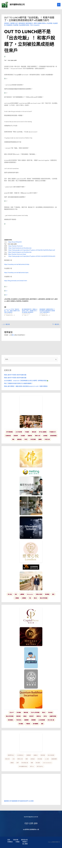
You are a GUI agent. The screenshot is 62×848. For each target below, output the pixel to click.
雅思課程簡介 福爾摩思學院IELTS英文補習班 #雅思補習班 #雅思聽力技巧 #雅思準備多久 (47, 310)
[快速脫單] (31, 581)
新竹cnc (32, 766)
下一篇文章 (56, 324)
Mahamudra (30, 594)
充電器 (17, 842)
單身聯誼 (47, 594)
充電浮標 (15, 840)
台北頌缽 (31, 801)
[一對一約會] (31, 485)
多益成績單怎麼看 (24, 25)
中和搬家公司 (52, 431)
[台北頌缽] (31, 679)
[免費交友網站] (31, 636)
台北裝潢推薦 (41, 720)
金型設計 (33, 759)
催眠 (42, 723)
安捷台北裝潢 (39, 594)
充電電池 (10, 842)
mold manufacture (47, 762)
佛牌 (27, 759)
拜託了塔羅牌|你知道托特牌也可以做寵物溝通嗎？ (18, 383)
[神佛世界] (31, 458)
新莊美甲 (31, 716)
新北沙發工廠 (51, 720)
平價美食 (28, 723)
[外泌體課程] (31, 421)
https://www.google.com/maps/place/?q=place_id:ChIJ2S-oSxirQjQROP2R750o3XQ (31, 256)
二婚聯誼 (17, 598)
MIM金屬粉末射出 (23, 766)
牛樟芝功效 (47, 439)
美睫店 (25, 716)
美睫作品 (39, 716)
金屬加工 (36, 755)
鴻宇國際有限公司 (17, 4)
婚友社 (35, 598)
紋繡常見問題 (53, 716)
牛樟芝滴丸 (18, 720)
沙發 (13, 759)
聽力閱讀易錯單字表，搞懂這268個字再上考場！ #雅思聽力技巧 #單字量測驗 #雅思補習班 (29, 310)
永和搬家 (23, 435)
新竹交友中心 (40, 766)
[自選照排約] (31, 505)
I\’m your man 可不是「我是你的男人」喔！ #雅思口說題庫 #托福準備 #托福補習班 (12, 310)
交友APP (12, 712)
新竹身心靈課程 (42, 431)
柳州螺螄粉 (35, 723)
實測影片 (25, 842)
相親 (32, 762)
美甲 (18, 762)
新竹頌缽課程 (9, 431)
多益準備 (49, 23)
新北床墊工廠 (25, 762)
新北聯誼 (21, 723)
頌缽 (13, 439)
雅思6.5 (44, 23)
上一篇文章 (6, 324)
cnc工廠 (47, 759)
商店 (16, 594)
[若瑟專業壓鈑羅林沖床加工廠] (31, 567)
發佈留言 (6, 23)
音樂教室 (28, 755)
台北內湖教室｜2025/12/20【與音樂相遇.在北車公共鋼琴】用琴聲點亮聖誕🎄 (26, 381)
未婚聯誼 (24, 598)
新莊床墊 (43, 755)
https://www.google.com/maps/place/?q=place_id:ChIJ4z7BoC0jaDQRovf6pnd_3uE (31, 250)
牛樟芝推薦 (33, 439)
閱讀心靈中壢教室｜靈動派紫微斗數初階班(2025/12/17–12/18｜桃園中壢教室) (26, 386)
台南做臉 (45, 435)
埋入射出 (10, 594)
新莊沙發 (7, 759)
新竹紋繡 (20, 801)
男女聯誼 (19, 712)
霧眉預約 (6, 801)
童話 (53, 594)
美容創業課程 (53, 435)
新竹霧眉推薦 (13, 801)
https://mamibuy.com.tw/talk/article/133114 (16, 273)
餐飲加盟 (34, 431)
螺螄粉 (40, 439)
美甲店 (45, 716)
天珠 (30, 598)
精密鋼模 (33, 720)
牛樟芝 (25, 439)
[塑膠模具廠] (31, 527)
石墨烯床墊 (8, 435)
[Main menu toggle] (59, 4)
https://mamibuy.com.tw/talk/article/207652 (16, 264)
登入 (13, 335)
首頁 (8, 840)
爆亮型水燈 (24, 840)
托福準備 (15, 25)
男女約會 (50, 712)
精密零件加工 (11, 755)
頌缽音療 (18, 716)
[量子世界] (31, 699)
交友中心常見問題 (35, 712)
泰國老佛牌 (54, 759)
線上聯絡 (25, 844)
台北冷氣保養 (19, 431)
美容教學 (16, 435)
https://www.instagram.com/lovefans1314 (19, 252)
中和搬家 (27, 431)
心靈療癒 (22, 594)
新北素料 (38, 762)
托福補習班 (9, 25)
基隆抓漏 (19, 439)
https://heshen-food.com (15, 246)
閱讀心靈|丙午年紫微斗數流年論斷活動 (15, 375)
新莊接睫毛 (10, 720)
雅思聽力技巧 (14, 23)
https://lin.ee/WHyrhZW (15, 242)
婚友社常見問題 (43, 598)
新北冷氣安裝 (51, 755)
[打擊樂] (31, 472)
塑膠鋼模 (26, 720)
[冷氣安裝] (31, 657)
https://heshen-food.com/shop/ (17, 254)
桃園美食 (30, 435)
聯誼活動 (26, 712)
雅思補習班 (22, 23)
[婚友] (31, 551)
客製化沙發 (37, 435)
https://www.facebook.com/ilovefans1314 (19, 248)
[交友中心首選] (31, 616)
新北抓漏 (40, 759)
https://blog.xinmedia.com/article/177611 (15, 281)
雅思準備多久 (29, 23)
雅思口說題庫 (38, 23)
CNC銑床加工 (20, 755)
